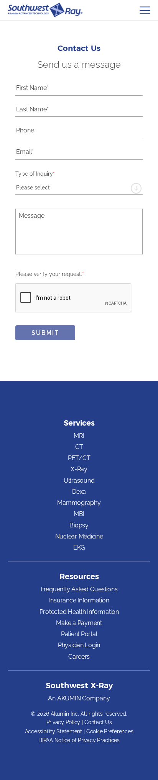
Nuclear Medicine (79, 536)
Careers (79, 657)
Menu (145, 10)
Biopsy (79, 525)
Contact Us (98, 722)
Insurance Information (79, 600)
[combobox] (79, 187)
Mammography (78, 502)
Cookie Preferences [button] (109, 731)
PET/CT (79, 458)
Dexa (79, 491)
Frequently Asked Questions (79, 589)
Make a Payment (79, 623)
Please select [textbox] (33, 187)
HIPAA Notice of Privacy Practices (79, 740)
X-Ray (79, 469)
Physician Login (79, 645)
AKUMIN (69, 699)
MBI (79, 513)
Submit (45, 332)
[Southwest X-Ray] (45, 10)
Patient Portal (79, 634)
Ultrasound (79, 480)
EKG (78, 547)
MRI (79, 435)
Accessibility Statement (53, 731)
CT (79, 446)
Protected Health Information (79, 611)
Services (79, 423)
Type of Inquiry (35, 174)
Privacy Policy (63, 722)
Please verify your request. (49, 274)
